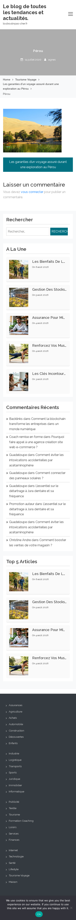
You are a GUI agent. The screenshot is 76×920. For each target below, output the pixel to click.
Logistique (15, 759)
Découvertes (16, 736)
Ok (39, 914)
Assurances (15, 705)
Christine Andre (20, 540)
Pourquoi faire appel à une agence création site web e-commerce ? (36, 442)
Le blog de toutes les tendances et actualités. (24, 12)
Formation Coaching (21, 820)
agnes (52, 59)
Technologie (16, 856)
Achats (13, 717)
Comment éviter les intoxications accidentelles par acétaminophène (36, 460)
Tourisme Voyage (19, 875)
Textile (12, 808)
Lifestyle (14, 869)
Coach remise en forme (26, 437)
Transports (15, 766)
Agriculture (15, 711)
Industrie (14, 753)
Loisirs (12, 827)
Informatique (16, 791)
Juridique (14, 778)
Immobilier (15, 785)
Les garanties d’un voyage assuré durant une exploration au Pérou (38, 164)
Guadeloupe (18, 455)
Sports (13, 772)
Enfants (13, 743)
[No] (71, 908)
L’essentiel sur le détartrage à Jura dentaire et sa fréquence (33, 491)
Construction (16, 730)
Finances (14, 839)
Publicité (14, 801)
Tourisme (14, 814)
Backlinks (16, 419)
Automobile (16, 724)
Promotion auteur (21, 504)
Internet (13, 850)
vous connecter (32, 192)
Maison (13, 881)
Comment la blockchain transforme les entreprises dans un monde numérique (37, 424)
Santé (12, 862)
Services (14, 833)
